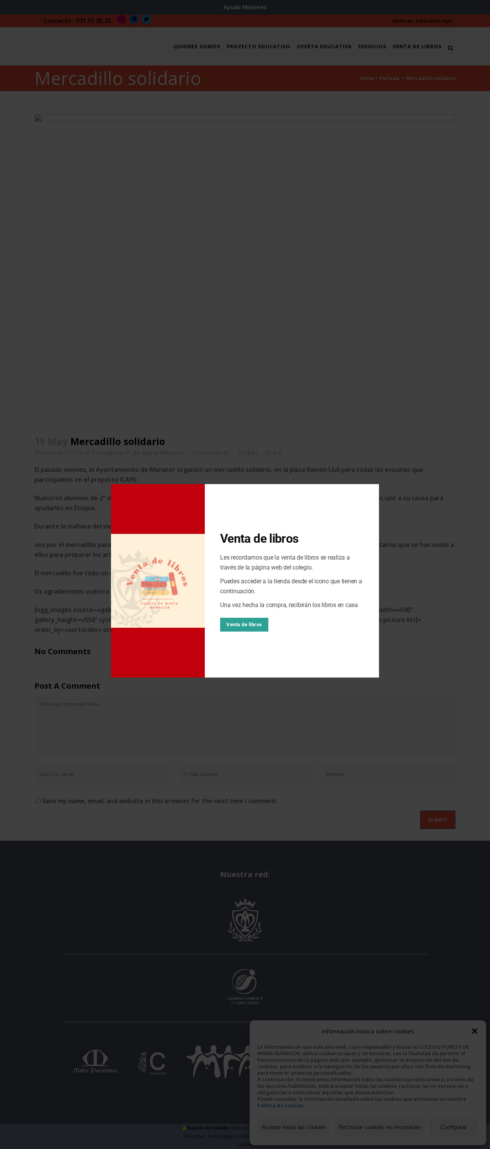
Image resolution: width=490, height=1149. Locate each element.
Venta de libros (244, 624)
